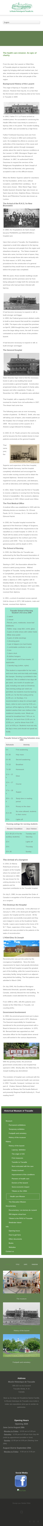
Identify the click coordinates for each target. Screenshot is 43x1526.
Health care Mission (17, 1196)
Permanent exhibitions (17, 1125)
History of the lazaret (16, 1146)
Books (11, 1243)
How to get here (15, 1235)
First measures (17, 1158)
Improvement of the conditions (23, 1174)
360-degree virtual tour (17, 1214)
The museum (21, 1296)
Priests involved (18, 1170)
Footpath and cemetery (17, 1133)
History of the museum (17, 1137)
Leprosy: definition (19, 1150)
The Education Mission (17, 1202)
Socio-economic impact (20, 1187)
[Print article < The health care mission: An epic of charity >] (39, 59)
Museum (9, 1121)
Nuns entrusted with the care (22, 1166)
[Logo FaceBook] (21, 1481)
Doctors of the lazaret (20, 1183)
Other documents (15, 1239)
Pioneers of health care (20, 1179)
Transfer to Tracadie (19, 1162)
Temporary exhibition (16, 1129)
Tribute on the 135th (19, 1191)
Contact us (10, 1251)
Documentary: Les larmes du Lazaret (23, 1210)
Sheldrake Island (15, 1222)
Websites (12, 1247)
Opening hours (14, 1231)
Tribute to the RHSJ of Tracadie (20, 1218)
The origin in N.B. (18, 1154)
